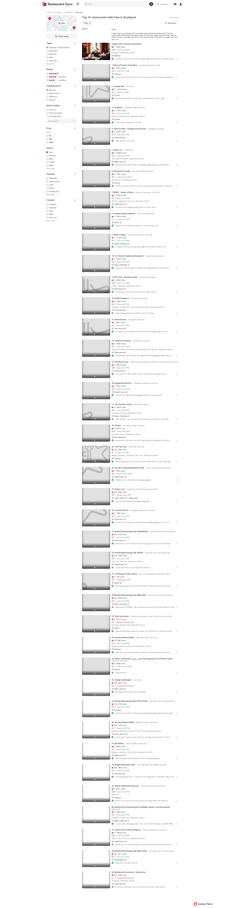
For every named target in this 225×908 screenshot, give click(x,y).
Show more (50, 64)
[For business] (77, 4)
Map (63, 23)
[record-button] (151, 4)
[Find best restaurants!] (57, 4)
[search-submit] (85, 4)
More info (115, 39)
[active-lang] (175, 4)
